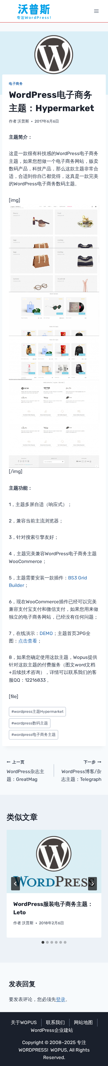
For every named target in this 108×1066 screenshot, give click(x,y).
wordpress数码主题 (29, 723)
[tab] (43, 942)
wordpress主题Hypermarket (37, 711)
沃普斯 (23, 121)
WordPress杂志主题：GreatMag (25, 771)
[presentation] (54, 861)
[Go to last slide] (15, 883)
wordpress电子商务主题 (33, 734)
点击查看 (27, 641)
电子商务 (16, 84)
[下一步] (92, 883)
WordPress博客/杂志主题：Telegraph (81, 771)
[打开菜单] (96, 11)
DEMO (46, 633)
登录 (60, 999)
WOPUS (58, 1050)
